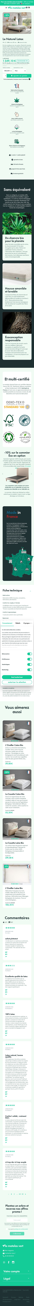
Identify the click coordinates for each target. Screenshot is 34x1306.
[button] (2, 474)
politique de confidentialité (21, 1229)
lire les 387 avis (12, 42)
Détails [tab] (18, 623)
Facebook (8, 1262)
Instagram (13, 1262)
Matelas (21, 1297)
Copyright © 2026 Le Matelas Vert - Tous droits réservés (16, 1291)
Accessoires (26, 1299)
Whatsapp (4, 1262)
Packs (27, 1297)
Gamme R (5, 1297)
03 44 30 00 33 (9, 1256)
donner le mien (22, 42)
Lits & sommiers (7, 1299)
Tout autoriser (17, 677)
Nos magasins (9, 1250)
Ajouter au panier (19, 75)
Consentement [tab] (7, 623)
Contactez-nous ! (10, 1253)
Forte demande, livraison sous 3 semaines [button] (17, 79)
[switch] (29, 659)
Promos (13, 1297)
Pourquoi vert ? (7, 1302)
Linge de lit (17, 1299)
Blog (28, 1302)
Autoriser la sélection (17, 682)
